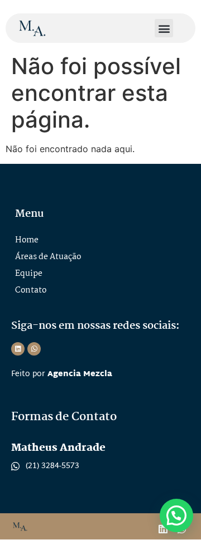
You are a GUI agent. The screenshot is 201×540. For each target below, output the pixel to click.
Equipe (28, 273)
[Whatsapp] (34, 349)
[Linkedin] (18, 349)
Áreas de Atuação (48, 257)
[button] (164, 28)
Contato (30, 290)
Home (27, 240)
